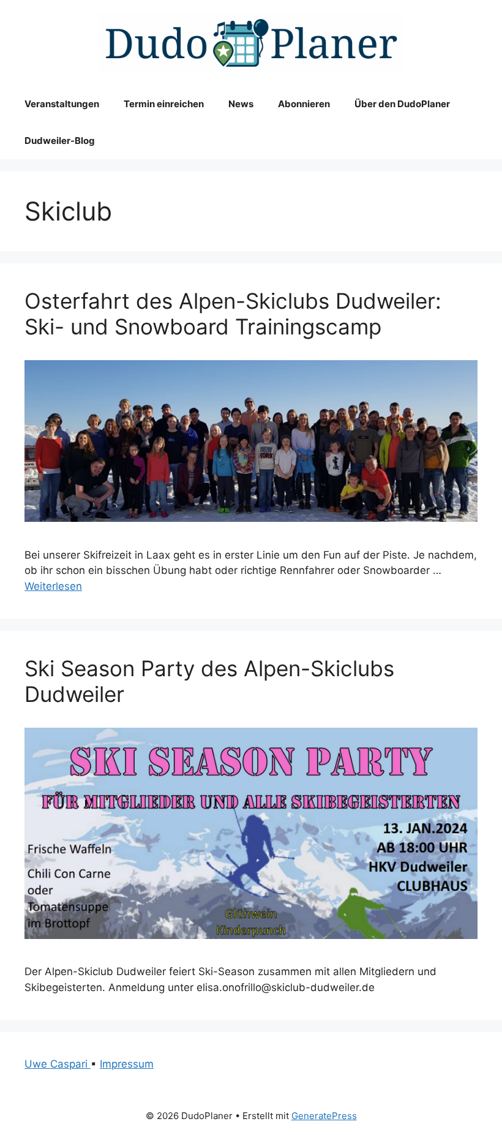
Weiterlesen (53, 586)
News (240, 104)
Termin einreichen (164, 104)
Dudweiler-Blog (59, 140)
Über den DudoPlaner (402, 104)
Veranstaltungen (61, 104)
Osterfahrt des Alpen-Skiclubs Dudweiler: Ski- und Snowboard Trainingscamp (232, 313)
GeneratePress (324, 1116)
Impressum (127, 1064)
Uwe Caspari (57, 1064)
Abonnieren (304, 104)
